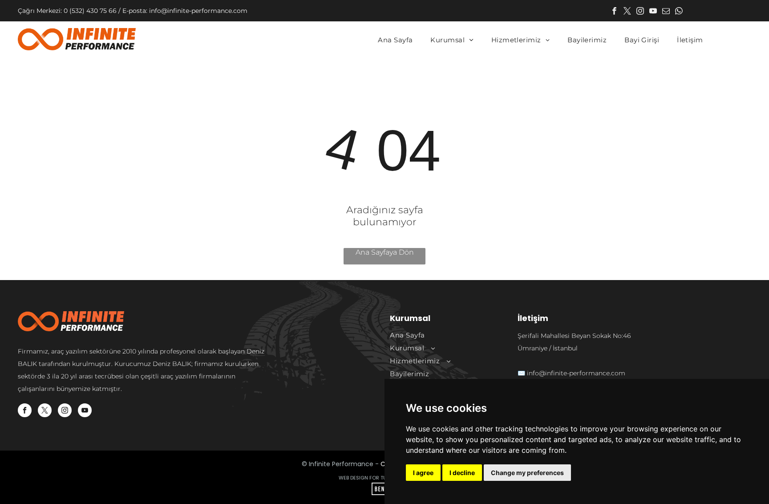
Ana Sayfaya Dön (385, 252)
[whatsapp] (678, 12)
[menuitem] (395, 40)
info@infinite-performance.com (576, 373)
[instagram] (640, 12)
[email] (666, 12)
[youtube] (653, 12)
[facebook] (614, 12)
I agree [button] (423, 472)
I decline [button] (462, 472)
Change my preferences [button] (527, 472)
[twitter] (627, 12)
